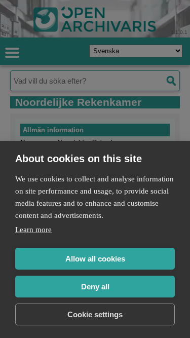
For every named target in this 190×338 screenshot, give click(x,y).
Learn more (33, 230)
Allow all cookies (95, 258)
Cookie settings (95, 314)
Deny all (95, 286)
